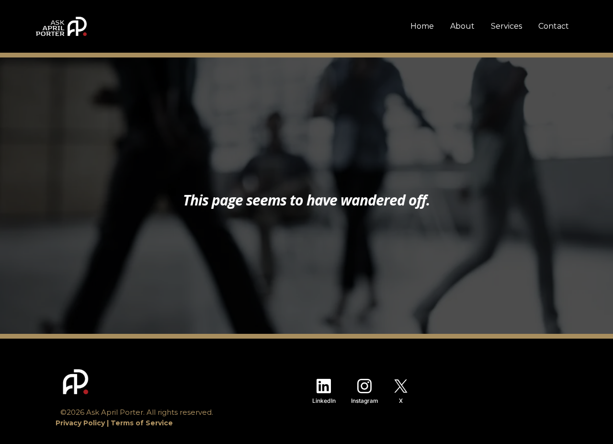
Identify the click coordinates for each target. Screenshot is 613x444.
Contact (553, 26)
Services (506, 26)
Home (422, 26)
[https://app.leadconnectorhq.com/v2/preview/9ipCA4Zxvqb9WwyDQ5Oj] (169, 382)
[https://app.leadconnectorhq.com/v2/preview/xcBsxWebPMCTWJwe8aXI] (61, 26)
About (462, 26)
